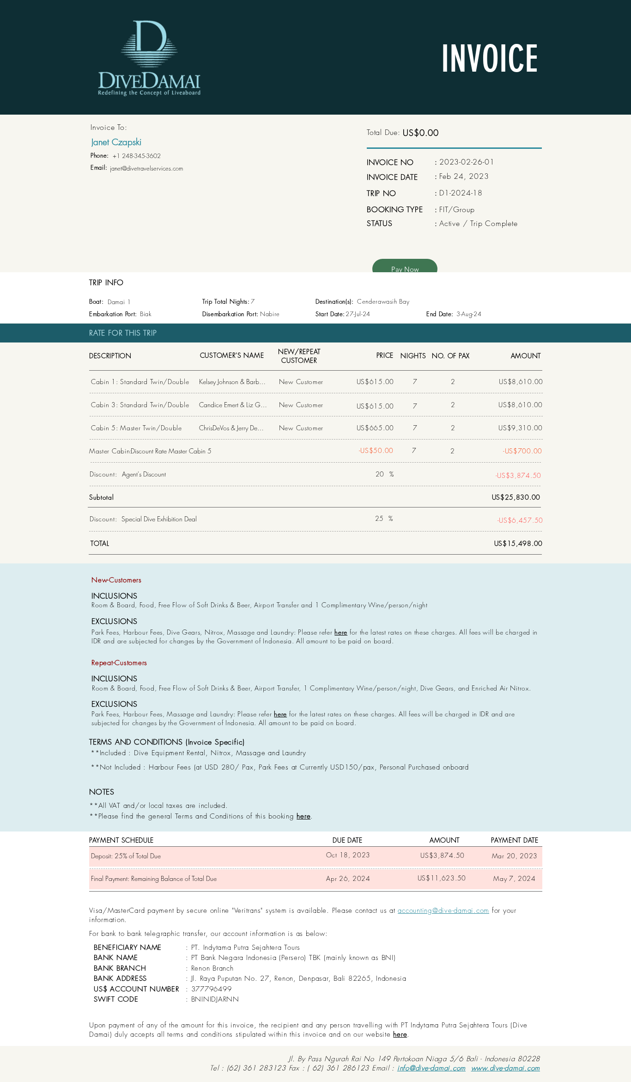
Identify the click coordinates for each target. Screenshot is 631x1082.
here (340, 632)
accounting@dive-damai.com (443, 910)
